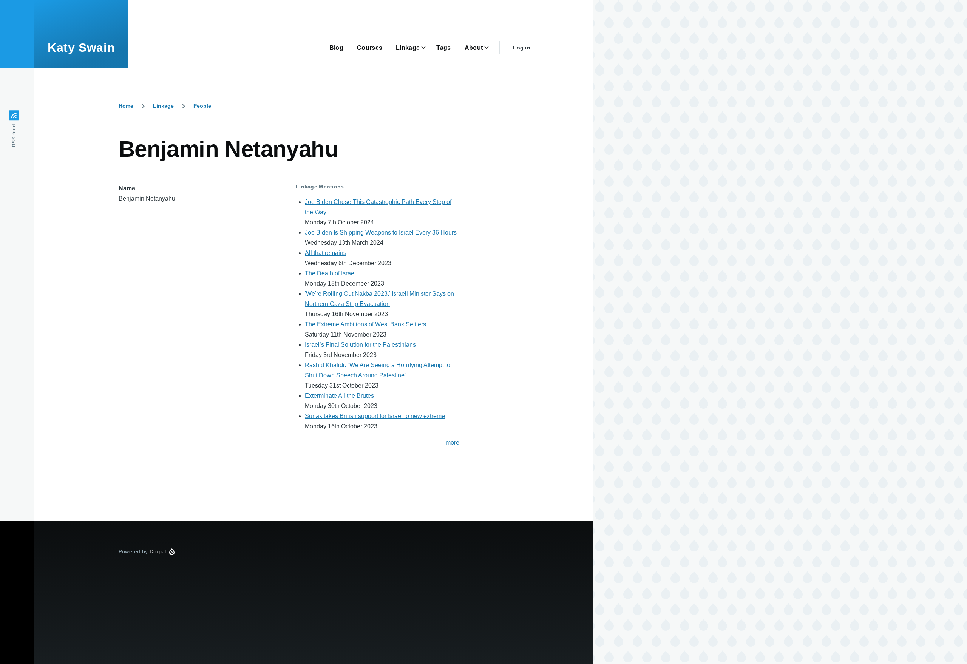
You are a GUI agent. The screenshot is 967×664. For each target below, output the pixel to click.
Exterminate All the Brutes (339, 395)
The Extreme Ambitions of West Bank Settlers (365, 324)
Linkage (163, 106)
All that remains (325, 253)
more (452, 442)
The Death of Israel (330, 273)
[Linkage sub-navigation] (428, 47)
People (202, 106)
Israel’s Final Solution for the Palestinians (360, 344)
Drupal (158, 551)
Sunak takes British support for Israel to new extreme (375, 416)
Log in (521, 48)
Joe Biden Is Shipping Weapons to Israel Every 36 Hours (381, 232)
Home (126, 106)
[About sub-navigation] (491, 47)
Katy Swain (81, 47)
